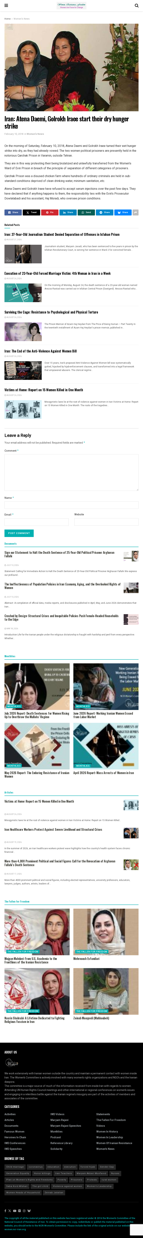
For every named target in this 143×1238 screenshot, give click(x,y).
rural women (109, 1179)
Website (79, 514)
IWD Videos (57, 1114)
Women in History (107, 1132)
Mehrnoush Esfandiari (86, 958)
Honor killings (42, 1173)
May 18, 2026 (12, 628)
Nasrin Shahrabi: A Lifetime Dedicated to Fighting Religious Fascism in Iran (34, 1020)
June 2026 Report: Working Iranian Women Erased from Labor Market (103, 715)
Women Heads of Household (23, 1192)
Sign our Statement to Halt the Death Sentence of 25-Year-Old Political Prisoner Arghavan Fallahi (59, 554)
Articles (9, 1120)
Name (9, 498)
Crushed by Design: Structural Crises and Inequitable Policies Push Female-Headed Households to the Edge (61, 618)
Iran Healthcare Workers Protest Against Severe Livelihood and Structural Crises (53, 829)
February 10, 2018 (13, 134)
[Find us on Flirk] (19, 1211)
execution (70, 1166)
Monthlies (14, 706)
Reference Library (61, 1143)
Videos (100, 1126)
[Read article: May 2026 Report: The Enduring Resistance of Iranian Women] (37, 746)
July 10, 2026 (12, 565)
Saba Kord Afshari (17, 1186)
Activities (10, 1114)
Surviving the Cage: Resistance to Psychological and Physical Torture (51, 312)
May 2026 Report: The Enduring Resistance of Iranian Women (36, 775)
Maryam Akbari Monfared (91, 1173)
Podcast (55, 1137)
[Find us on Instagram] (24, 1211)
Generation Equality (17, 1173)
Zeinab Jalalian (54, 1192)
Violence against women (67, 1186)
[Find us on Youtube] (14, 1211)
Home (7, 19)
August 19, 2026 (14, 842)
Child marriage (15, 1166)
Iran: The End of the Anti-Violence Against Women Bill (40, 351)
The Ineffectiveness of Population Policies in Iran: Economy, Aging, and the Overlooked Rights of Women (62, 586)
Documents (11, 1126)
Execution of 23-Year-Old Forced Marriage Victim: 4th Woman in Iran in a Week (57, 273)
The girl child (40, 1186)
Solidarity (56, 1149)
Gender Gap (107, 1166)
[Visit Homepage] (71, 5)
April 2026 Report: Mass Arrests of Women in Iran (103, 773)
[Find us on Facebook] (5, 1211)
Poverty (62, 1179)
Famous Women (14, 1132)
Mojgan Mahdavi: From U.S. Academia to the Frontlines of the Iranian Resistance (30, 960)
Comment (11, 451)
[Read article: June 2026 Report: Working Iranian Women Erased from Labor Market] (106, 686)
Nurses (115, 1173)
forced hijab (88, 1166)
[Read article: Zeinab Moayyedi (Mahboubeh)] (106, 991)
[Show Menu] (6, 5)
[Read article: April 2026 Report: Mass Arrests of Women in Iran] (106, 746)
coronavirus (36, 1166)
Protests (92, 1179)
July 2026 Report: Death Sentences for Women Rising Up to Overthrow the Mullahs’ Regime (36, 715)
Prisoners (76, 1179)
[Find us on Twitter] (9, 1211)
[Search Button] (137, 5)
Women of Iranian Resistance (114, 1143)
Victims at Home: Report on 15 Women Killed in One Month (43, 389)
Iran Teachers (63, 1173)
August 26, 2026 (14, 278)
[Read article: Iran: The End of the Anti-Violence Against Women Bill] (23, 370)
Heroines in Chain (15, 1137)
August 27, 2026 (14, 239)
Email (9, 515)
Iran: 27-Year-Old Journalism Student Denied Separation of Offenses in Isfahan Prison (62, 234)
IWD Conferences (15, 1143)
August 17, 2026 (14, 874)
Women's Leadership (99, 1186)
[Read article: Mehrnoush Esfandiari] (106, 932)
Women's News (22, 19)
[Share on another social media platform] (136, 212)
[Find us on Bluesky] (29, 1211)
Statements (103, 1114)
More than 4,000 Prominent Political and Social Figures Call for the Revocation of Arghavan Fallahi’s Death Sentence (59, 863)
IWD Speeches (13, 1149)
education (53, 1166)
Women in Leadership (109, 1137)
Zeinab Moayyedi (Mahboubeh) (91, 1018)
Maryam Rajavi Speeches (65, 1126)
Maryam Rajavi (59, 1120)
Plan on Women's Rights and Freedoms (29, 1179)
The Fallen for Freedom (22, 951)
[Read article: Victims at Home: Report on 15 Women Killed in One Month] (23, 409)
